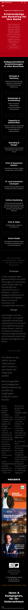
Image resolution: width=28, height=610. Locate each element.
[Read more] (25, 2)
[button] (2, 5)
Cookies (24, 585)
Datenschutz (17, 585)
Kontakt (11, 585)
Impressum (5, 585)
